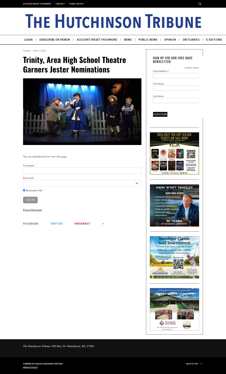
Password (28, 178)
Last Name (158, 96)
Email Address (161, 71)
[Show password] (136, 183)
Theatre (27, 51)
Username (28, 165)
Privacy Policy (30, 367)
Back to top (192, 364)
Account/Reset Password (37, 4)
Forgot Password (32, 210)
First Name (158, 83)
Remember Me (33, 190)
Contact (60, 4)
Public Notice (76, 4)
